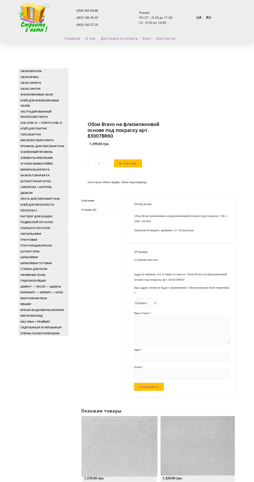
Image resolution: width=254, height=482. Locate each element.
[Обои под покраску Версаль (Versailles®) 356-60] (198, 426)
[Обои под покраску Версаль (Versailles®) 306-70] (119, 426)
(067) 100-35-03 (87, 18)
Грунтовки (28, 239)
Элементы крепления (36, 158)
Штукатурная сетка (35, 181)
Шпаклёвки (29, 257)
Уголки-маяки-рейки (36, 163)
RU (208, 17)
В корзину (128, 163)
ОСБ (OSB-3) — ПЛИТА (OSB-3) (41, 122)
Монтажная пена (33, 298)
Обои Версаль (31, 71)
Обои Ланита (30, 83)
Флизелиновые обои (36, 94)
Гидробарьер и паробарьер (41, 327)
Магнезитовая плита (37, 140)
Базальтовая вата (34, 175)
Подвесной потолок (36, 222)
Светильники (30, 234)
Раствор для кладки (36, 216)
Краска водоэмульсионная (42, 310)
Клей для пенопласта (37, 204)
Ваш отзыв (142, 313)
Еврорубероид (31, 315)
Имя (138, 350)
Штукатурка (30, 251)
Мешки (25, 304)
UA (199, 17)
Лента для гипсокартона (40, 198)
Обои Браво (29, 77)
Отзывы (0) (88, 209)
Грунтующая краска (36, 245)
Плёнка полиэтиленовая (39, 333)
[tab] (101, 200)
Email (138, 367)
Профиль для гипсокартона (42, 146)
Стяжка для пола (33, 269)
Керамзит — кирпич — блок (41, 292)
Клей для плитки (33, 128)
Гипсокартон (30, 134)
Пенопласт (28, 210)
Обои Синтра (30, 88)
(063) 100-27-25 (87, 25)
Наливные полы (32, 275)
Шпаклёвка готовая (36, 263)
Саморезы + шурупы (36, 187)
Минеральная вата (35, 169)
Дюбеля (26, 193)
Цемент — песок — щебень (40, 286)
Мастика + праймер (35, 321)
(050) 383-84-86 (87, 11)
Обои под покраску (134, 182)
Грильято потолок (35, 228)
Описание (87, 200)
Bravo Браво (111, 182)
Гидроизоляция (33, 280)
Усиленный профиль (36, 152)
